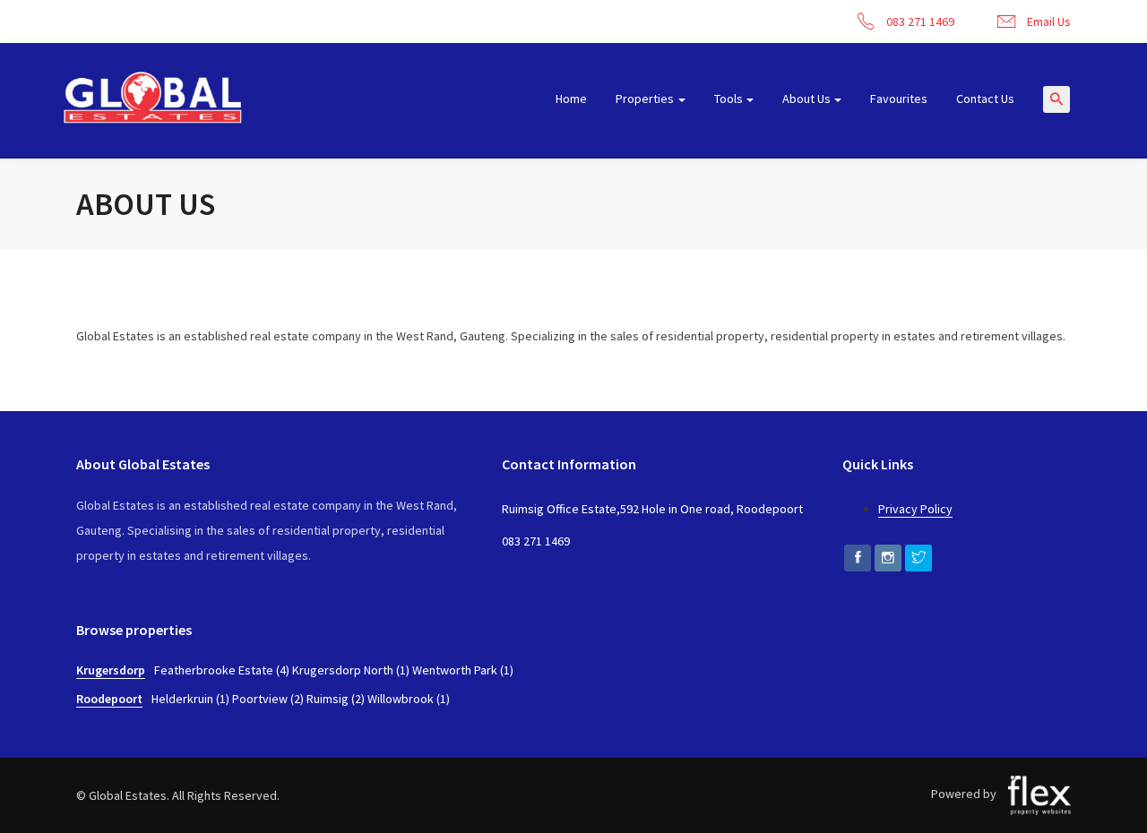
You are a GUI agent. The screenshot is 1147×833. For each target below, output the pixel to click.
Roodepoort (109, 699)
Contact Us (985, 98)
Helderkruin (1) (190, 699)
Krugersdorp (110, 670)
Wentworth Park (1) (462, 670)
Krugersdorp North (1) (351, 670)
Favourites (898, 98)
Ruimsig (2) (335, 699)
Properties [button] (645, 98)
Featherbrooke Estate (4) (221, 670)
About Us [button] (806, 98)
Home (571, 98)
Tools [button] (728, 98)
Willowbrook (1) (408, 699)
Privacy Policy (915, 509)
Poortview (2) (268, 699)
